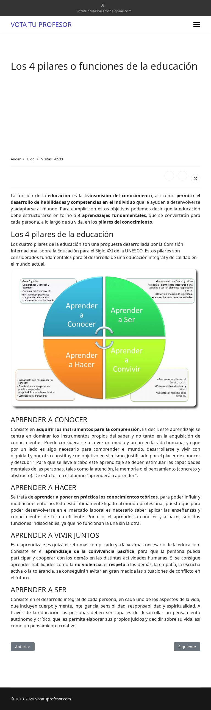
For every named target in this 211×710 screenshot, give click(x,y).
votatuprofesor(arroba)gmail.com (104, 11)
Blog (31, 159)
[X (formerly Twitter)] (195, 178)
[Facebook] (169, 175)
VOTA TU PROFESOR (41, 24)
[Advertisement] (105, 115)
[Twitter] (103, 5)
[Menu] (196, 24)
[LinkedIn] (182, 175)
